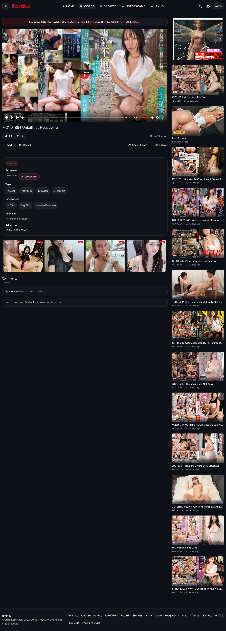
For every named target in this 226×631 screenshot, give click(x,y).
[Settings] (208, 6)
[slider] (72, 117)
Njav (184, 615)
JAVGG (219, 615)
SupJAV (97, 615)
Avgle (158, 615)
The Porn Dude (91, 623)
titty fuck (27, 191)
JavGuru (86, 615)
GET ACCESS (128, 22)
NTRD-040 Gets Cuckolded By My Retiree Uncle (198, 342)
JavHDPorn (111, 615)
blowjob (43, 191)
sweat (11, 191)
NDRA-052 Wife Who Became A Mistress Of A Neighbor (198, 220)
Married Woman (46, 205)
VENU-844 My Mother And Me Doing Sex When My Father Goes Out (198, 425)
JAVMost (195, 615)
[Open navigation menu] (5, 6)
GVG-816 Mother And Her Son (189, 97)
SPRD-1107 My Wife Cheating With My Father (198, 588)
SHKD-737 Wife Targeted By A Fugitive (194, 261)
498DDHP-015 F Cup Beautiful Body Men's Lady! (198, 302)
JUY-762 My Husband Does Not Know (193, 384)
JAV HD (125, 615)
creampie (59, 191)
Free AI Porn (179, 138)
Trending (138, 615)
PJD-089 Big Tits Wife (184, 547)
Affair (11, 205)
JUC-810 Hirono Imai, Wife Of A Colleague (195, 465)
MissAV (73, 615)
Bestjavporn (171, 615)
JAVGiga (74, 623)
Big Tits (25, 205)
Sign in (9, 291)
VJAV (149, 615)
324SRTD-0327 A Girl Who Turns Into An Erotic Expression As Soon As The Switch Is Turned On (198, 506)
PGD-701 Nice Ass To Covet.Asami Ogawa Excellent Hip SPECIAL (198, 179)
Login (218, 6)
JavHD (85, 22)
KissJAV (207, 615)
